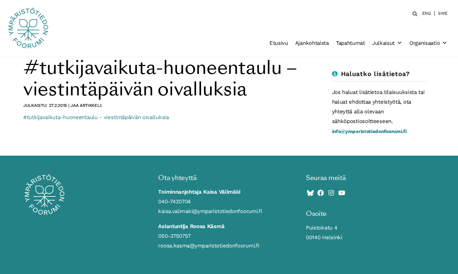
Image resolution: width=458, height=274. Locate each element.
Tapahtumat (350, 43)
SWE (443, 13)
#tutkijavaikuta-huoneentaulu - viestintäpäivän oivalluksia (96, 117)
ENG (426, 13)
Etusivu (278, 43)
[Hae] (412, 13)
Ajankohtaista (312, 43)
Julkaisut (383, 43)
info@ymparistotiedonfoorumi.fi (369, 131)
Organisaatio (424, 43)
